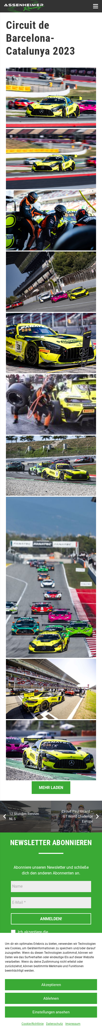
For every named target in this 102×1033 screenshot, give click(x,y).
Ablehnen (51, 998)
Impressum (72, 1024)
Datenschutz (54, 1024)
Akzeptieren (51, 985)
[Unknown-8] (51, 750)
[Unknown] (51, 98)
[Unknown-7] (51, 689)
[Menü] (95, 6)
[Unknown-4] (51, 281)
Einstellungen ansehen (51, 1012)
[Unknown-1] (51, 577)
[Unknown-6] (51, 220)
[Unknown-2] (51, 466)
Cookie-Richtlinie (33, 1024)
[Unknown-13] (51, 343)
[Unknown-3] (51, 404)
